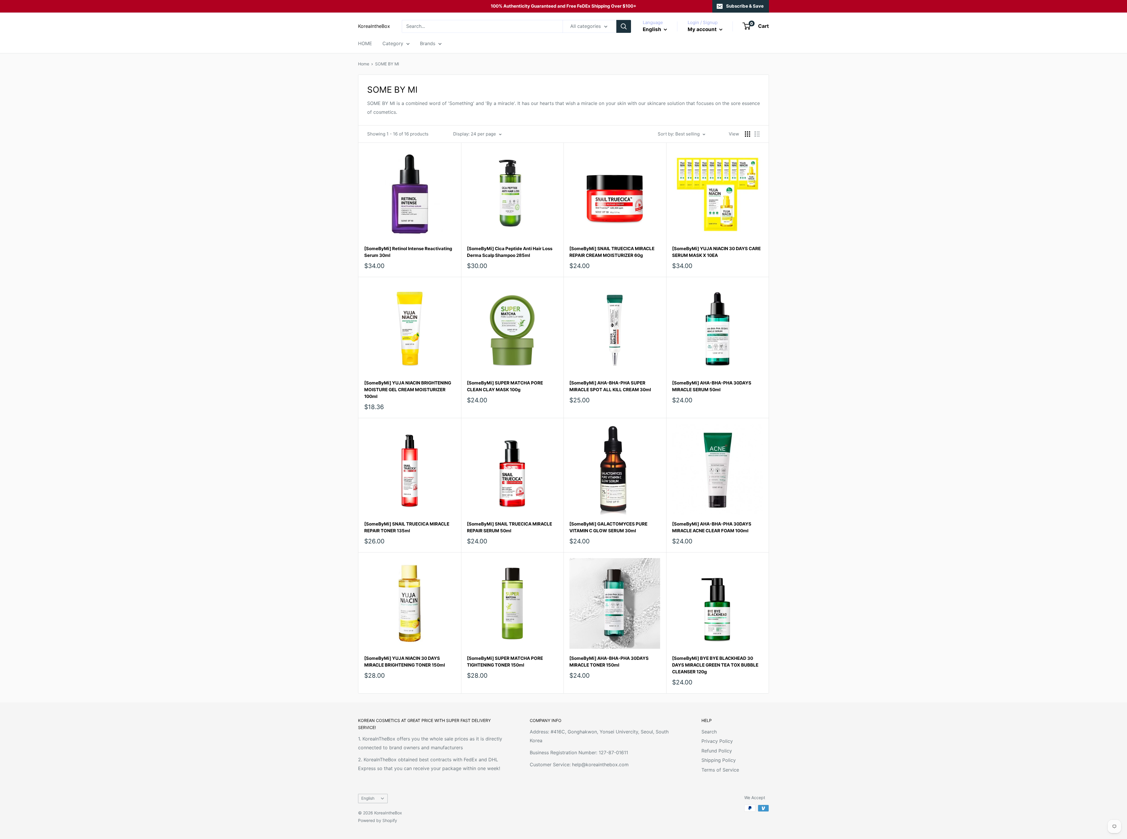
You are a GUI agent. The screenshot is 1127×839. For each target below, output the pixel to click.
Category (392, 43)
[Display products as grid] (747, 134)
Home (363, 63)
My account (703, 29)
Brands (427, 43)
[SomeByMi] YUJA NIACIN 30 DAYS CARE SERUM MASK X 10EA (716, 252)
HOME (365, 43)
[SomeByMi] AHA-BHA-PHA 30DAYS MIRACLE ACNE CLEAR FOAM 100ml (711, 527)
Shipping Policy (718, 760)
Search (709, 732)
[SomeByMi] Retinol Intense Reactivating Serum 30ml (408, 252)
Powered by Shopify (377, 820)
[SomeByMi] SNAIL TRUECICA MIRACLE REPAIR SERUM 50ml (509, 527)
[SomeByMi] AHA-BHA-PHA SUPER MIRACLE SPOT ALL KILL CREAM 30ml (610, 386)
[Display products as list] (757, 134)
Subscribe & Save (745, 6)
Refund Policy (716, 751)
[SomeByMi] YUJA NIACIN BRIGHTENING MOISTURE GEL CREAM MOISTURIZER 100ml (407, 389)
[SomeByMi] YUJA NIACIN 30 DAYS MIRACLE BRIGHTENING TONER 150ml (404, 661)
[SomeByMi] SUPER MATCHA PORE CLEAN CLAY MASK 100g (505, 386)
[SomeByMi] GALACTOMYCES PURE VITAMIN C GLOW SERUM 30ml (608, 527)
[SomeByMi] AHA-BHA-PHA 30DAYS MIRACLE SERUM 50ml (711, 386)
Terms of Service (720, 770)
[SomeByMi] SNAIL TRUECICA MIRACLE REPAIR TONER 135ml (406, 527)
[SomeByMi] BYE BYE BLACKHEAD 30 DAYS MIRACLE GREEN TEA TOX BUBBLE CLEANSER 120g (715, 665)
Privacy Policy (717, 741)
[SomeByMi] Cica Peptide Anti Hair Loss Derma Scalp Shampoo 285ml (509, 252)
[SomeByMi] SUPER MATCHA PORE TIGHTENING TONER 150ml (505, 661)
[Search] (623, 26)
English (367, 798)
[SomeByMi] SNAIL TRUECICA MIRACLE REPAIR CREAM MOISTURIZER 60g (611, 252)
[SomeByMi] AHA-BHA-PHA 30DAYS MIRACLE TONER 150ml (609, 661)
